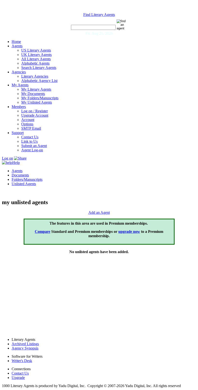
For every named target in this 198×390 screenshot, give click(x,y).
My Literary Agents (36, 89)
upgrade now (129, 231)
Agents (17, 46)
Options (27, 124)
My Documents (33, 94)
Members (19, 107)
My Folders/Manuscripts (39, 98)
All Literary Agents (36, 59)
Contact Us (29, 137)
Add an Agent (99, 212)
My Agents (20, 85)
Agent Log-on (32, 150)
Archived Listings (25, 344)
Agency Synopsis (25, 348)
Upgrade (18, 378)
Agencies (19, 72)
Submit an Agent (34, 146)
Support (18, 133)
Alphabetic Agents (35, 63)
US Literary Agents (36, 50)
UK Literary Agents (36, 55)
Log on (7, 158)
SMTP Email (31, 128)
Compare (42, 231)
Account (27, 120)
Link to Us (29, 141)
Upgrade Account (34, 115)
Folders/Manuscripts (27, 179)
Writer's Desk (22, 361)
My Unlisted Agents (36, 102)
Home (16, 42)
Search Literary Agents (38, 68)
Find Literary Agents (99, 15)
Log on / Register (34, 111)
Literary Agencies (34, 76)
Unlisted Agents (24, 184)
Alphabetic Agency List (39, 81)
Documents (20, 175)
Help (16, 163)
